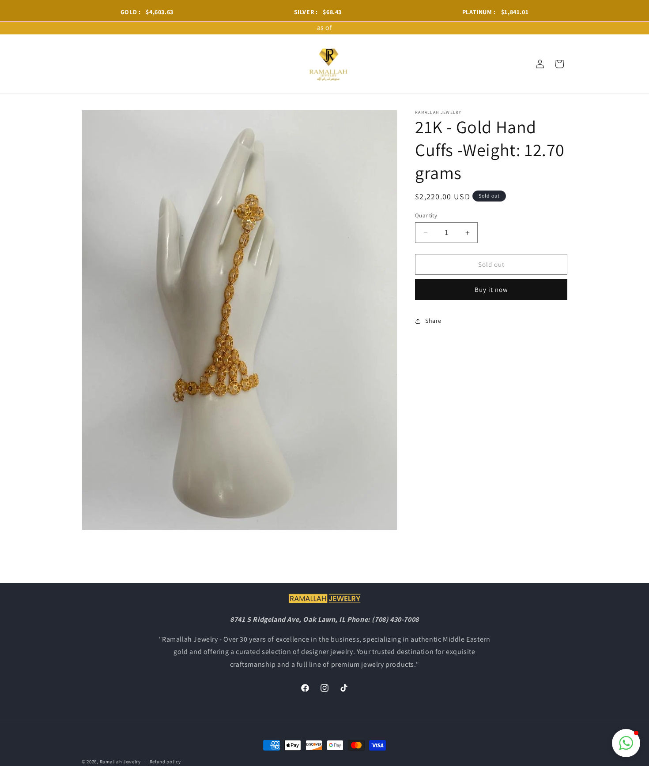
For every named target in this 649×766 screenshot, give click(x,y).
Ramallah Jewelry (120, 762)
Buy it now (491, 290)
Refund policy (165, 761)
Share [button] (433, 321)
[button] (626, 743)
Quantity (426, 215)
